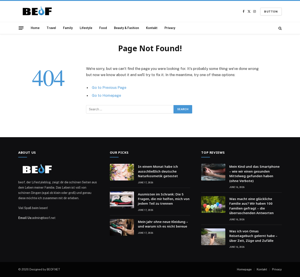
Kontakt (151, 28)
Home (35, 28)
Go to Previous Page (109, 87)
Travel (51, 28)
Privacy (169, 28)
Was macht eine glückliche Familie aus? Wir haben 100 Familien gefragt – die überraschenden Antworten (251, 206)
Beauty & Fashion (126, 28)
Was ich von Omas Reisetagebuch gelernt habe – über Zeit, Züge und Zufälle (253, 236)
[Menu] (21, 28)
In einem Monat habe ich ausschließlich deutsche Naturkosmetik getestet (158, 171)
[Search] (280, 28)
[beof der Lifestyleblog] (39, 12)
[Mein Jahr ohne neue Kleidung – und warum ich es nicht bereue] (122, 227)
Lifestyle (86, 28)
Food (103, 28)
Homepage (244, 269)
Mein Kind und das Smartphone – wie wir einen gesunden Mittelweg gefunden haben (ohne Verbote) (254, 173)
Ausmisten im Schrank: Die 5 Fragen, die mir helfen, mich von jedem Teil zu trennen (164, 199)
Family (68, 28)
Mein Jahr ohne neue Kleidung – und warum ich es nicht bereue (163, 223)
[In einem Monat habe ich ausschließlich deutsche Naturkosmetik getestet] (122, 172)
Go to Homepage (106, 95)
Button (271, 11)
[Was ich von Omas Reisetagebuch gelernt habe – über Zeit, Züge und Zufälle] (213, 236)
